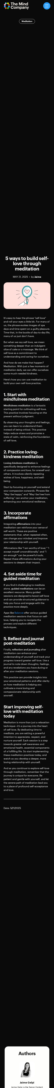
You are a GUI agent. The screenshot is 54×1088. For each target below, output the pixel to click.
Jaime (37, 276)
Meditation (27, 21)
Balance (18, 612)
